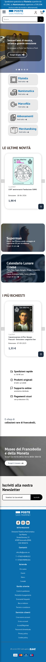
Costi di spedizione (23, 591)
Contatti (23, 581)
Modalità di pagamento (23, 595)
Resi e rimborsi (23, 603)
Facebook (18, 523)
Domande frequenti (23, 599)
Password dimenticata (23, 629)
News (23, 577)
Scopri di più (15, 54)
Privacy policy (23, 633)
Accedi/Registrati (23, 625)
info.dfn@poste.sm (23, 552)
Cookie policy (23, 638)
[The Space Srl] (33, 649)
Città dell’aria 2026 (15, 189)
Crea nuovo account (23, 617)
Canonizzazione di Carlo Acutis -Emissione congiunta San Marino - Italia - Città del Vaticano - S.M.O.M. (22, 338)
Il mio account (23, 621)
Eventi (23, 573)
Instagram (23, 523)
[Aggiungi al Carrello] (41, 206)
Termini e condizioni (23, 607)
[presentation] (3, 181)
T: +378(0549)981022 (23, 556)
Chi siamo (23, 569)
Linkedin (28, 523)
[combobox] (23, 19)
